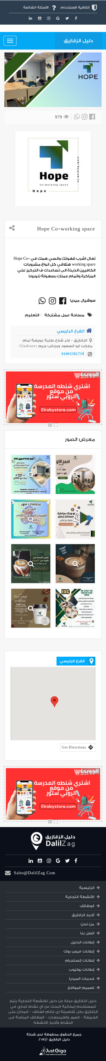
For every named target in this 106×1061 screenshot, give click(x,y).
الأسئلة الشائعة (36, 7)
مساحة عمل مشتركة (64, 315)
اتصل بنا (87, 933)
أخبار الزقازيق (83, 915)
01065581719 (73, 354)
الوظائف (87, 906)
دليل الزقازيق (78, 40)
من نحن (87, 924)
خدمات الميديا (81, 979)
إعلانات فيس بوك (79, 951)
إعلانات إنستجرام (79, 960)
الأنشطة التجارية (79, 897)
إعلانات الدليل (82, 942)
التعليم (32, 315)
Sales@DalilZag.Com (34, 873)
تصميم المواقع (81, 988)
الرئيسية (86, 888)
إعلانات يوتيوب (81, 969)
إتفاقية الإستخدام (75, 7)
